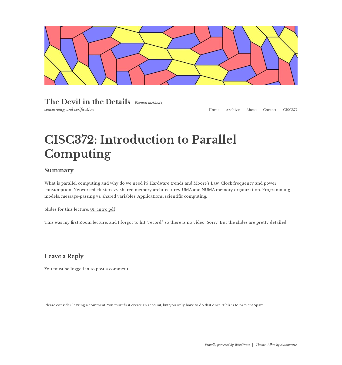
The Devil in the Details (87, 102)
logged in (79, 269)
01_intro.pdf (102, 209)
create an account (146, 305)
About (251, 110)
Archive (233, 110)
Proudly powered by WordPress (227, 345)
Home (214, 110)
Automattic (288, 345)
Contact (269, 110)
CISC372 (290, 110)
